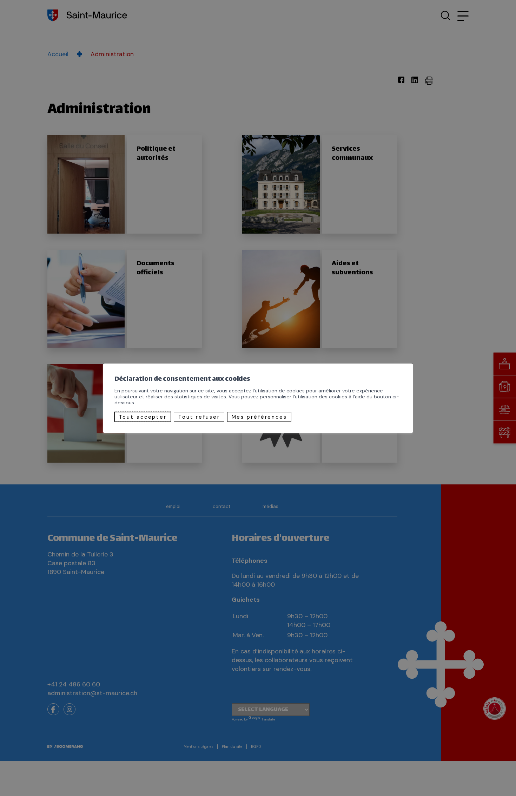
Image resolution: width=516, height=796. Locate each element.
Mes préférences (259, 416)
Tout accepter (143, 416)
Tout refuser (199, 416)
